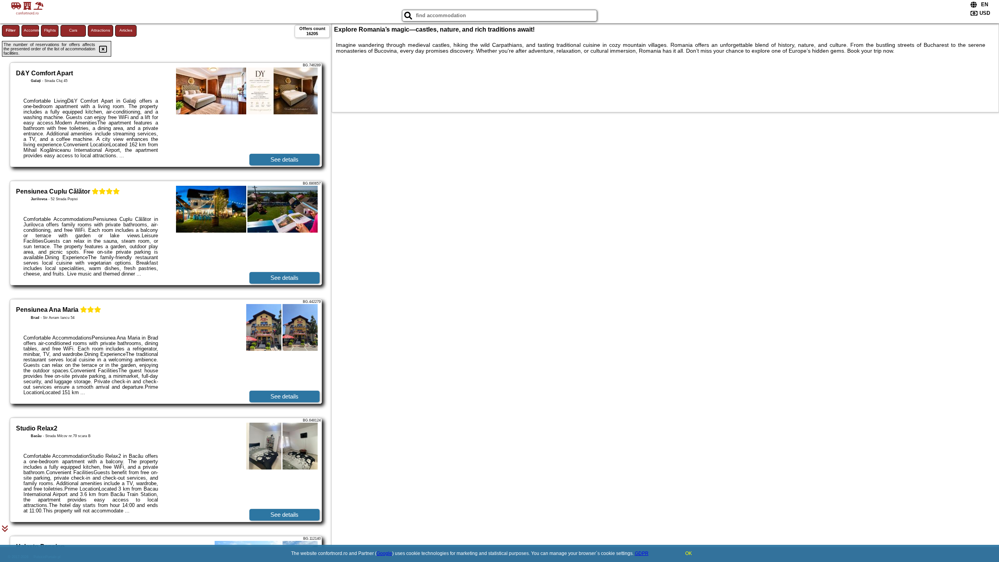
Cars (73, 30)
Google (384, 553)
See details (284, 159)
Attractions (100, 30)
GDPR (642, 553)
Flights (50, 30)
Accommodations (31, 30)
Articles (125, 30)
